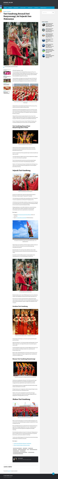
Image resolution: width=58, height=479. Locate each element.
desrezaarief (20, 458)
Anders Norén (9, 477)
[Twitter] (1, 8)
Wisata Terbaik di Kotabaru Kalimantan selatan (22, 445)
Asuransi (10, 7)
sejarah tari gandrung (22, 449)
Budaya (5, 11)
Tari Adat (9, 11)
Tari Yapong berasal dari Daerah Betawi (24, 214)
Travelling (30, 7)
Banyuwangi (25, 448)
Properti (36, 7)
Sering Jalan (8, 2)
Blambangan (30, 448)
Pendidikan (16, 7)
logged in (9, 470)
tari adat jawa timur (33, 449)
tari (28, 449)
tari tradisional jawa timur (18, 453)
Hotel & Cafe (23, 7)
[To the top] (53, 474)
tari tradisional (31, 452)
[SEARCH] (53, 12)
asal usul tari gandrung (17, 448)
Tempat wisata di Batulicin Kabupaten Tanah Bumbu (22, 443)
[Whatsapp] (1, 9)
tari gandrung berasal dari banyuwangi (20, 452)
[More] (1, 11)
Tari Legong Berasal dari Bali (21, 217)
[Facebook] (1, 6)
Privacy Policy (43, 7)
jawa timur (15, 449)
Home (5, 7)
